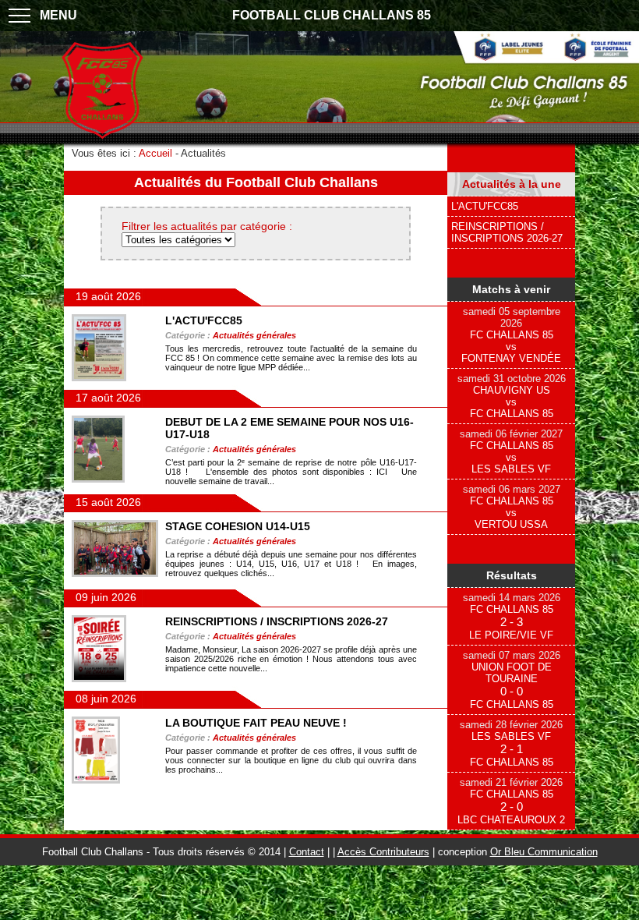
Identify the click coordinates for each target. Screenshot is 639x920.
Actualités (203, 153)
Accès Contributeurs (383, 852)
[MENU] (19, 15)
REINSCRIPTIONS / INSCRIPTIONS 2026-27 (507, 232)
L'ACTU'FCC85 (484, 206)
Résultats (511, 575)
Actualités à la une (511, 184)
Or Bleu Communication (544, 852)
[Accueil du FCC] (102, 136)
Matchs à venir (511, 289)
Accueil (155, 153)
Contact (306, 852)
